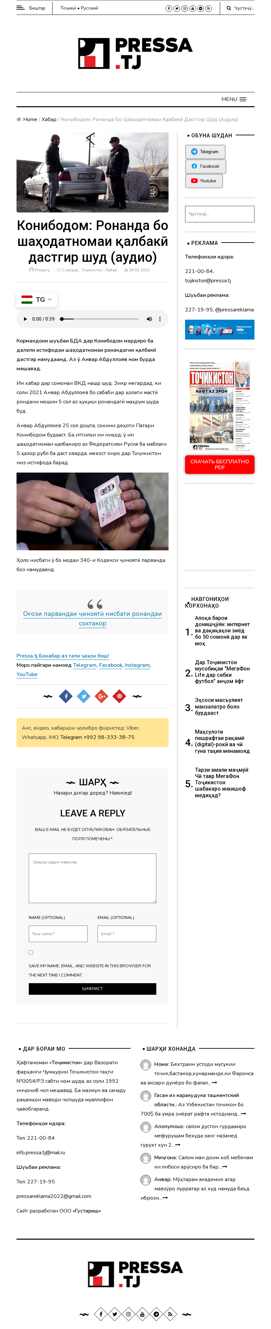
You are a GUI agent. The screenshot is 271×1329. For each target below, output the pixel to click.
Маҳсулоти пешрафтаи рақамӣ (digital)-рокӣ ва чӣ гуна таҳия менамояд (223, 741)
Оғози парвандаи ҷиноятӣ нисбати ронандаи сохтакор (92, 619)
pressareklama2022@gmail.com (54, 1196)
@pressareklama (234, 309)
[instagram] (184, 8)
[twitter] (177, 8)
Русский (89, 8)
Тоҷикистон (91, 270)
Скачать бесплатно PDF (219, 464)
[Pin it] (119, 696)
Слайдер (70, 270)
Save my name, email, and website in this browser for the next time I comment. (90, 970)
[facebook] (169, 8)
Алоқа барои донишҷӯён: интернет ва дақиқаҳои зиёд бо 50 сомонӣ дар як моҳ (222, 631)
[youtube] (192, 8)
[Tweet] (84, 696)
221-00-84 (199, 271)
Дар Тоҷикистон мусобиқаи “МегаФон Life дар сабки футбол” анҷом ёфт (222, 672)
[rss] (208, 8)
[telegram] (200, 8)
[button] (234, 99)
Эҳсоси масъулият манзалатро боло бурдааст (219, 706)
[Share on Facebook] (66, 696)
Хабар (49, 119)
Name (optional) (47, 918)
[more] (214, 1082)
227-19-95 (199, 309)
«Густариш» (87, 1210)
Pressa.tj (42, 270)
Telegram (71, 737)
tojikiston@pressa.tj (208, 280)
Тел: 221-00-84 (36, 1138)
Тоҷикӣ (68, 8)
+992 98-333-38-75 (109, 737)
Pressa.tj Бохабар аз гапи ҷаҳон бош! (63, 656)
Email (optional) (115, 918)
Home (30, 119)
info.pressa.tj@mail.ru (41, 1152)
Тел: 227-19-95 (36, 1181)
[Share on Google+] (101, 696)
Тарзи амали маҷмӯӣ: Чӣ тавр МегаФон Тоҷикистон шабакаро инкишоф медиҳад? (222, 783)
